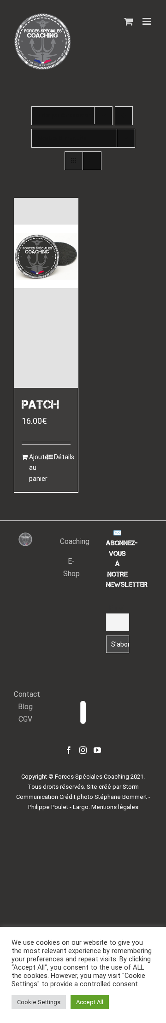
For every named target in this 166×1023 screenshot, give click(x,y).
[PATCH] (46, 293)
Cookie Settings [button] (38, 1002)
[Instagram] (83, 750)
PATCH (40, 404)
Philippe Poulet (48, 806)
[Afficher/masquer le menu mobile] (147, 21)
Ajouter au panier (37, 467)
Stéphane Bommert (121, 796)
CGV (25, 719)
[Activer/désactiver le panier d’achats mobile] (128, 21)
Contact (27, 694)
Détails (62, 457)
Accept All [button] (89, 1002)
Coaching (74, 541)
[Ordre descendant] (124, 115)
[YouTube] (97, 750)
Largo (81, 806)
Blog (25, 706)
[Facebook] (68, 750)
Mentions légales (114, 806)
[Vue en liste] (92, 161)
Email (117, 608)
